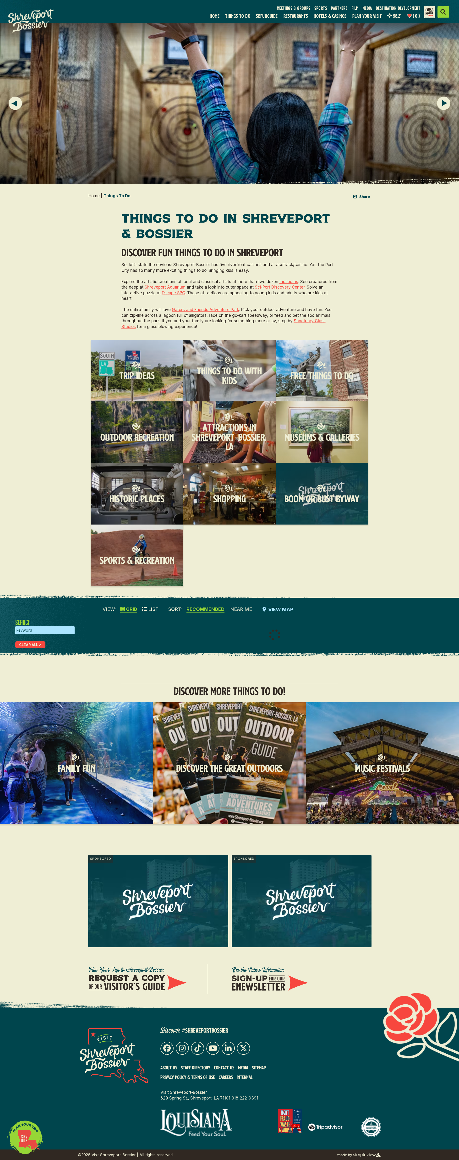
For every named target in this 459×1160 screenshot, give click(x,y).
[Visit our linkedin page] (228, 1048)
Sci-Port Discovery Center (280, 287)
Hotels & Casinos (330, 16)
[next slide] (443, 103)
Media (367, 8)
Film (355, 8)
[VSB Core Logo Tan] (35, 21)
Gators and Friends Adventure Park (205, 309)
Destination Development (398, 8)
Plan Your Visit (367, 16)
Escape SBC (173, 292)
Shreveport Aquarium (165, 287)
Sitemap (259, 1067)
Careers (226, 1077)
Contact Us (224, 1067)
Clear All (28, 645)
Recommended (205, 609)
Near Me (241, 609)
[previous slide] (15, 103)
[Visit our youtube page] (212, 1048)
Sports (320, 8)
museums (288, 281)
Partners (339, 8)
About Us (168, 1067)
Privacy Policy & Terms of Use (187, 1077)
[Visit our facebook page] (167, 1048)
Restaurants (296, 16)
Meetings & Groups (294, 8)
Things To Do (237, 16)
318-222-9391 (244, 1098)
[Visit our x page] (243, 1048)
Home (214, 16)
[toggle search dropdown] (443, 12)
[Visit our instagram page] (182, 1048)
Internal (244, 1077)
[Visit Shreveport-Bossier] (114, 1055)
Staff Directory (195, 1067)
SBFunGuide (267, 16)
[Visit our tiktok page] (197, 1048)
